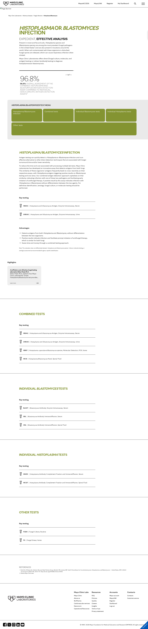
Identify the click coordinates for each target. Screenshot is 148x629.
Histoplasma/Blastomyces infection (24, 112)
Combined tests (51, 111)
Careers (94, 603)
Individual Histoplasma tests (119, 111)
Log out (112, 606)
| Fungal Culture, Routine (34, 532)
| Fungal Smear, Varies (32, 540)
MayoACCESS (83, 3)
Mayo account (114, 596)
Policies (94, 598)
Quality (94, 601)
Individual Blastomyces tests (88, 111)
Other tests (18, 125)
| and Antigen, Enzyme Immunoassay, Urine (51, 214)
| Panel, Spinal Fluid (42, 359)
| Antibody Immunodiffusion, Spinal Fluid (44, 425)
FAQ (93, 596)
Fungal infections (38, 15)
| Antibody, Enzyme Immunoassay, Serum (45, 408)
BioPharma (77, 601)
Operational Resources (81, 609)
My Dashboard (123, 3)
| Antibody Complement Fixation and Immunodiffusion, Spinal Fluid (55, 483)
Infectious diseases (27, 15)
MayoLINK (98, 3)
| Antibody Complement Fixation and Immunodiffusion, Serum (53, 474)
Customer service (133, 598)
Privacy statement (98, 611)
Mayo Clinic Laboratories (14, 15)
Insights (94, 606)
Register (110, 3)
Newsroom (77, 606)
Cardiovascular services (82, 603)
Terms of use (96, 609)
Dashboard (113, 603)
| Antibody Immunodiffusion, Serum (42, 416)
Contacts (130, 596)
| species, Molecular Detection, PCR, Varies (55, 350)
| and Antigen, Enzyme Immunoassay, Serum (51, 206)
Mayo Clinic (78, 596)
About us (77, 598)
